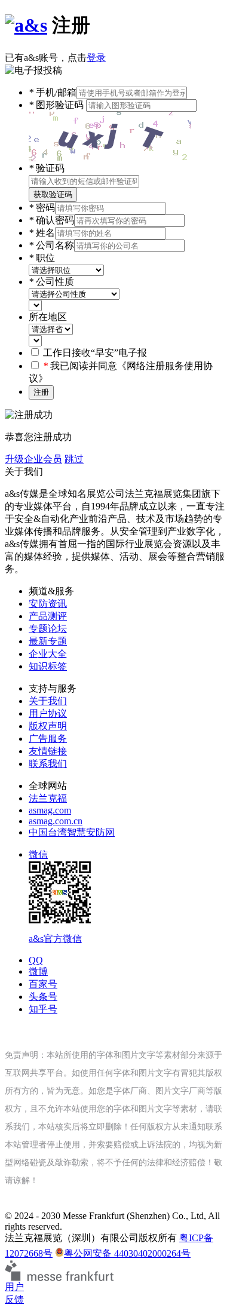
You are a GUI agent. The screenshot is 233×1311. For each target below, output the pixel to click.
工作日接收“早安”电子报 (95, 353)
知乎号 (43, 1009)
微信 (55, 896)
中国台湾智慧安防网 (72, 832)
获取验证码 (52, 194)
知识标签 (48, 666)
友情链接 (48, 751)
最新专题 (48, 641)
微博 (38, 971)
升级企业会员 (33, 459)
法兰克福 (48, 798)
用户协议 (48, 713)
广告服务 (48, 738)
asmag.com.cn (55, 821)
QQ (36, 960)
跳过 (74, 459)
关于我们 (48, 701)
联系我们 (48, 764)
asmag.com (50, 810)
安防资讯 (48, 603)
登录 (96, 58)
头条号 (43, 996)
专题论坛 (48, 629)
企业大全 (48, 654)
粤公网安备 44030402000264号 (127, 1253)
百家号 (43, 984)
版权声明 (48, 726)
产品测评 (48, 616)
